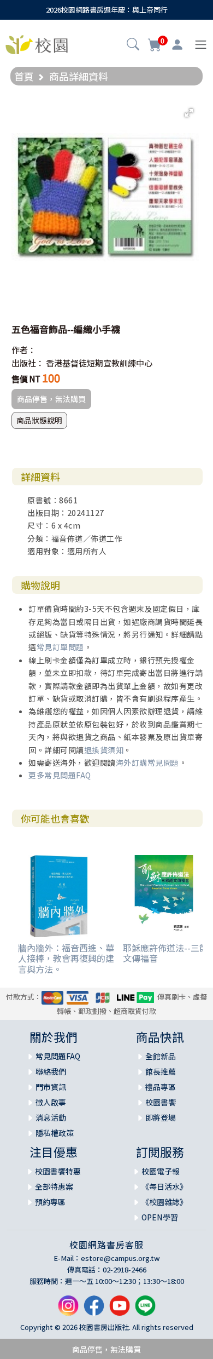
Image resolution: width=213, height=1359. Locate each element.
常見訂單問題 (60, 646)
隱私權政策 (55, 1132)
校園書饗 (160, 1102)
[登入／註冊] (177, 45)
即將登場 (160, 1117)
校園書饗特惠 (58, 1171)
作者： (23, 349)
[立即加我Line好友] (145, 1310)
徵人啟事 (51, 1102)
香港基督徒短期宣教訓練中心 (99, 363)
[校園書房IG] (68, 1310)
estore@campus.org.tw (120, 1258)
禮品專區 (160, 1086)
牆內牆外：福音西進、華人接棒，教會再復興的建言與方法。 (66, 958)
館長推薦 (160, 1071)
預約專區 (50, 1201)
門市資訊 (51, 1086)
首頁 (24, 76)
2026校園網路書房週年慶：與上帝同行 (107, 9)
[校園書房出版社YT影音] (119, 1310)
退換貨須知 (104, 749)
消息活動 (51, 1117)
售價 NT (25, 379)
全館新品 (160, 1056)
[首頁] (36, 43)
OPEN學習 (159, 1217)
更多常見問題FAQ (59, 775)
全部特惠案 (54, 1186)
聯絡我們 (51, 1071)
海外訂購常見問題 (147, 762)
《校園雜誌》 (164, 1201)
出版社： (27, 363)
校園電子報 (160, 1171)
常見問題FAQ (58, 1056)
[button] (133, 45)
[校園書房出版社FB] (94, 1310)
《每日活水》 (164, 1186)
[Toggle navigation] (200, 44)
